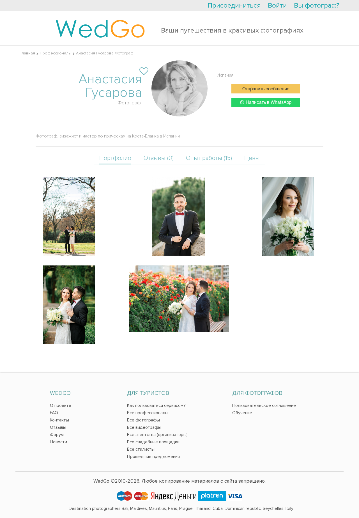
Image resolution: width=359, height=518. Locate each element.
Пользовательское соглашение (264, 405)
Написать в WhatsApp (268, 103)
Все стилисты (141, 449)
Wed (100, 28)
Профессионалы (55, 53)
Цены (252, 158)
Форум (57, 434)
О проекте (60, 405)
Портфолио (115, 158)
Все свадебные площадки (153, 442)
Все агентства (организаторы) (157, 434)
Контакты (59, 420)
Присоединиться (234, 5)
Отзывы (58, 427)
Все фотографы (143, 420)
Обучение (242, 413)
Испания (225, 75)
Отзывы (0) (159, 158)
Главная (27, 53)
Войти (277, 5)
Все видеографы (144, 427)
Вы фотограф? (316, 5)
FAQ (54, 413)
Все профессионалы (147, 413)
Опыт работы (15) (209, 158)
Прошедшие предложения (153, 456)
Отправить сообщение (265, 89)
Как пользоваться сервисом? (156, 405)
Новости (58, 442)
